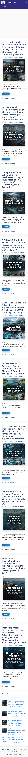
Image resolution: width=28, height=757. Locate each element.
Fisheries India (12, 2)
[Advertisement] (14, 24)
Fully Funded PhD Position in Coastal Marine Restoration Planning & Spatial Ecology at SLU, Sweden (13, 368)
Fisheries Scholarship (9, 98)
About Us (4, 749)
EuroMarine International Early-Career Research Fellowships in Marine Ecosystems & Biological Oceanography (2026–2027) (13, 566)
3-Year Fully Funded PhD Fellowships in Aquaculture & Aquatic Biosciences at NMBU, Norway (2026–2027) (14, 307)
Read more (6, 93)
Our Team (16, 749)
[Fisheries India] (3, 2)
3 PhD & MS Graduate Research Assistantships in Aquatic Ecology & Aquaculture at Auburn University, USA (14, 245)
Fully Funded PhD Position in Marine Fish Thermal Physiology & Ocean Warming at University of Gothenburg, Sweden (13, 113)
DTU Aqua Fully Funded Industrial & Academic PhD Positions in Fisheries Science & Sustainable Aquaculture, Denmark (13, 432)
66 (8, 694)
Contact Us (9, 749)
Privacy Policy (23, 749)
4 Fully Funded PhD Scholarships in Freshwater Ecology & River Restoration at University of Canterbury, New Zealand (12, 179)
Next (11, 694)
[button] (26, 2)
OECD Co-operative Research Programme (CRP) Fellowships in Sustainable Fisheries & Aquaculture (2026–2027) (13, 497)
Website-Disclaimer (14, 751)
